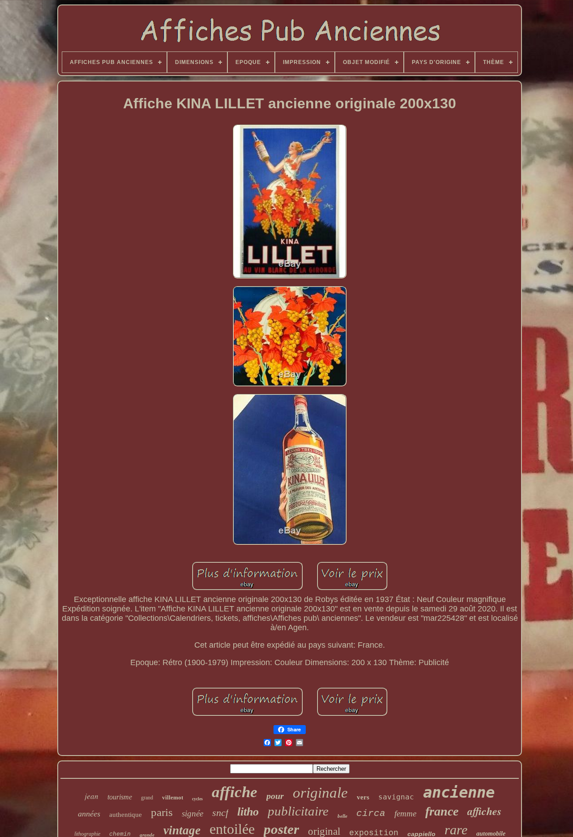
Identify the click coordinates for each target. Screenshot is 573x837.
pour (275, 796)
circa (370, 813)
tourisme (119, 797)
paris (162, 812)
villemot (172, 797)
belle (342, 816)
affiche (234, 792)
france (441, 811)
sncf (220, 812)
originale (320, 793)
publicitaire (298, 811)
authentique (125, 814)
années (89, 813)
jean (91, 796)
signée (192, 813)
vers (363, 797)
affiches (484, 811)
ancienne (459, 792)
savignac (396, 797)
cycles (197, 798)
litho (248, 811)
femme (405, 813)
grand (147, 797)
